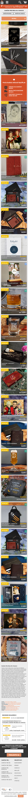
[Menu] (11, 788)
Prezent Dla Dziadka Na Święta (11, 710)
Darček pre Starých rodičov (6, 772)
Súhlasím (21, 796)
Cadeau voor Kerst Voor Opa (11, 707)
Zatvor (26, 7)
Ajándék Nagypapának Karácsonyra (13, 706)
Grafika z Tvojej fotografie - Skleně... (17, 730)
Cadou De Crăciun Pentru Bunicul (12, 709)
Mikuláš (16, 770)
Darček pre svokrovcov (5, 776)
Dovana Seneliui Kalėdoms (9, 705)
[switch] (10, 789)
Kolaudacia (18, 775)
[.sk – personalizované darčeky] (2, 2)
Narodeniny (18, 762)
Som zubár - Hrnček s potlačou (18, 740)
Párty (16, 778)
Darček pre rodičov (4, 768)
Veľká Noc (17, 773)
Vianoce (17, 768)
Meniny (16, 765)
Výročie (16, 780)
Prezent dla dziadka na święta (10, 701)
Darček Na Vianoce (20, 13)
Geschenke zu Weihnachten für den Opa (13, 703)
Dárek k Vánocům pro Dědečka (14, 704)
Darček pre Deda (7, 13)
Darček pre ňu (5, 762)
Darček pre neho (6, 779)
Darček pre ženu (6, 765)
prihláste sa (14, 755)
